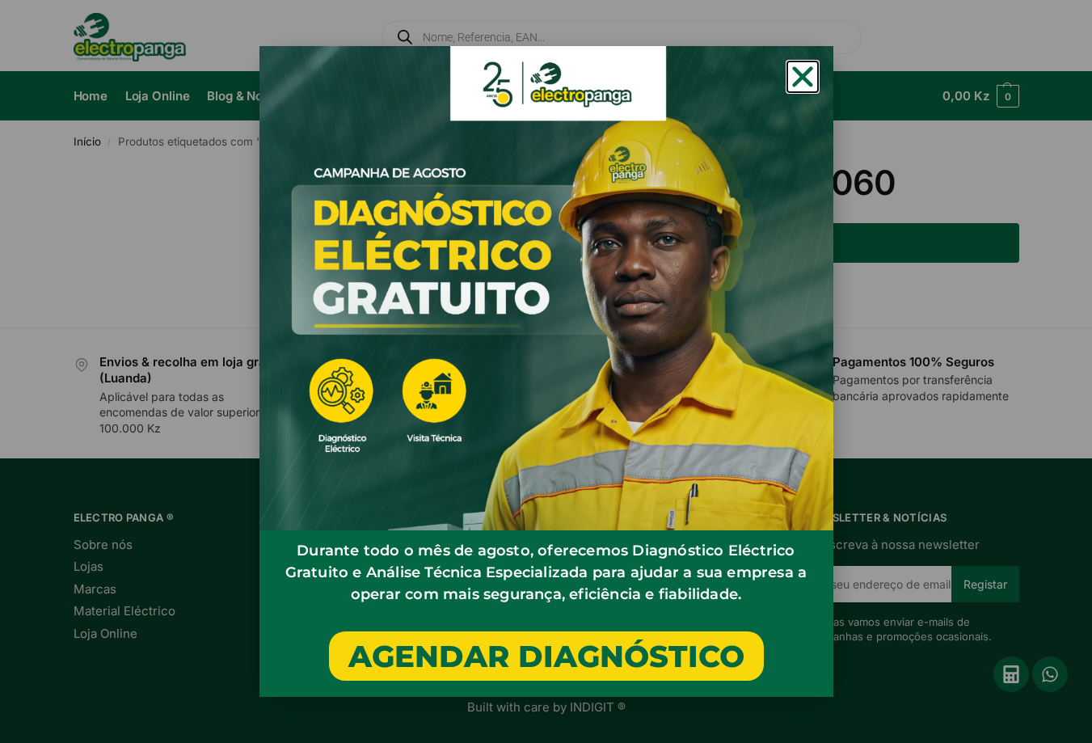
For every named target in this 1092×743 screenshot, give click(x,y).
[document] (546, 371)
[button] (802, 76)
